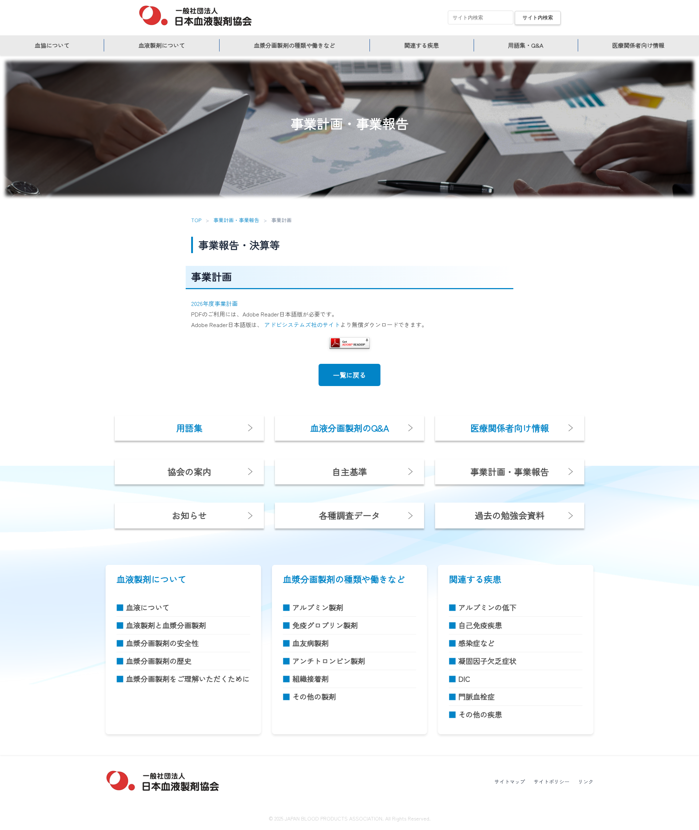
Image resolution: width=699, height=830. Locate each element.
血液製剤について (161, 45)
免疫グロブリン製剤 (325, 625)
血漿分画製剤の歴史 (158, 661)
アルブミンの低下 (487, 607)
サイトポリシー (551, 781)
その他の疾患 (480, 714)
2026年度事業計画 (214, 303)
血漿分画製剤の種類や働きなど (294, 45)
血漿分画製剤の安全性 (162, 643)
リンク (585, 781)
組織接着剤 (310, 678)
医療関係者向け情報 (638, 45)
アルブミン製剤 (317, 607)
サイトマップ (509, 781)
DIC (464, 678)
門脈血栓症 (476, 696)
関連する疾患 (421, 45)
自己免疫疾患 (480, 625)
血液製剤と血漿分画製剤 (166, 625)
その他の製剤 (314, 696)
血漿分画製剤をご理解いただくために (188, 678)
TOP (196, 220)
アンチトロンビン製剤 (328, 661)
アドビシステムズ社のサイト (302, 324)
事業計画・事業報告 (236, 220)
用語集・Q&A (525, 45)
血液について (148, 607)
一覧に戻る (349, 374)
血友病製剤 (310, 643)
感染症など (476, 643)
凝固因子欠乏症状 (487, 661)
